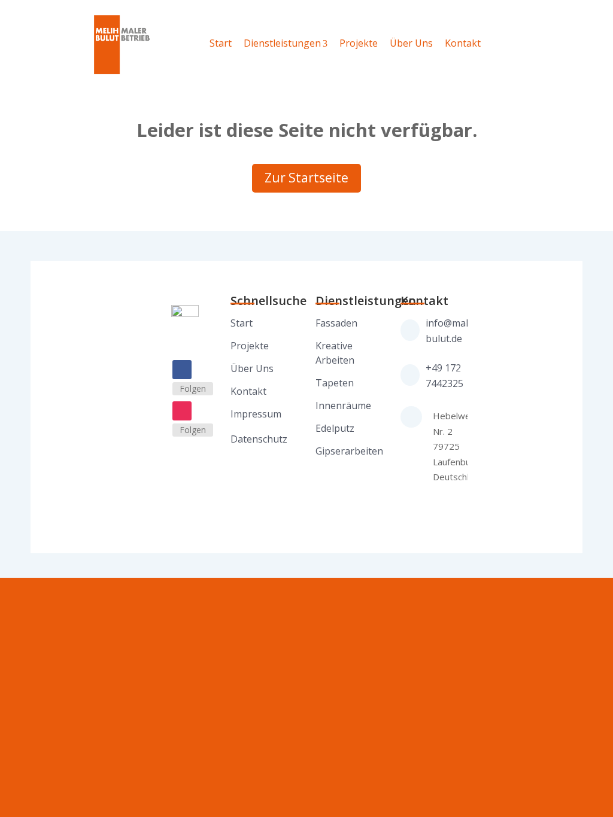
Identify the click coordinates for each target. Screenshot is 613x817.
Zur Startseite (306, 177)
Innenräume (343, 405)
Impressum (255, 413)
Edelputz (334, 428)
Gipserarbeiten (349, 451)
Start (221, 43)
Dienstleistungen (282, 43)
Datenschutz (258, 439)
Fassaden (336, 323)
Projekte (358, 43)
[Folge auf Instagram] (182, 410)
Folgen (193, 388)
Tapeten (334, 382)
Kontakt (463, 43)
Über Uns (411, 43)
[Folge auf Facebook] (182, 369)
